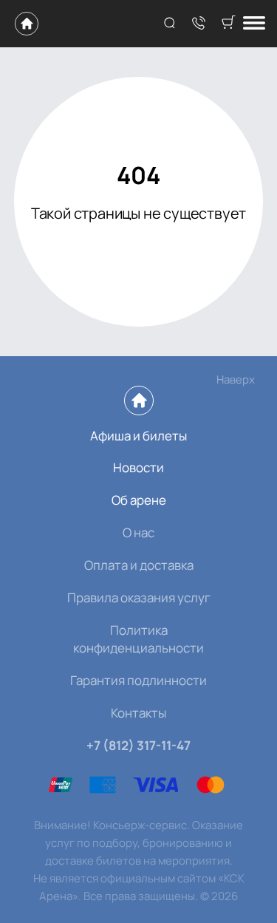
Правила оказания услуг (139, 597)
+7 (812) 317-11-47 (138, 745)
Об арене (139, 499)
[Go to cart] (228, 23)
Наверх (235, 379)
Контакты (138, 712)
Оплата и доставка (139, 564)
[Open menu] (254, 24)
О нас (138, 532)
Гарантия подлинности (138, 680)
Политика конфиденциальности (138, 638)
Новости (138, 467)
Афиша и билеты (138, 435)
